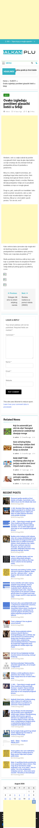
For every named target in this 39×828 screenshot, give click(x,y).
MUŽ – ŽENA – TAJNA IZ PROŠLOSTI (19, 741)
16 (34, 799)
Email (8, 371)
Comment (10, 335)
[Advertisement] (19, 813)
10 (5, 799)
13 (19, 799)
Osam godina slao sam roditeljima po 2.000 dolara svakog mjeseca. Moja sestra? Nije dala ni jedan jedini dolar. (22, 753)
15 (29, 799)
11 (10, 799)
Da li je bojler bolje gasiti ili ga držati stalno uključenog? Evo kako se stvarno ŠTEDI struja (23, 732)
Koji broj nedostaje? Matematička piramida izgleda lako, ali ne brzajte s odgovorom (23, 664)
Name (8, 362)
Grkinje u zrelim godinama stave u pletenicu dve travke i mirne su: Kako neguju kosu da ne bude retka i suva (23, 675)
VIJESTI (6, 95)
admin (8, 111)
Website (9, 380)
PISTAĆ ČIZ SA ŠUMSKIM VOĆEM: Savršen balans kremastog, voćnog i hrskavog (23, 655)
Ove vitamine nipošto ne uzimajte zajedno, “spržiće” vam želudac (23, 477)
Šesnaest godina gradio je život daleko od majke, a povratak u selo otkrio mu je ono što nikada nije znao (23, 500)
